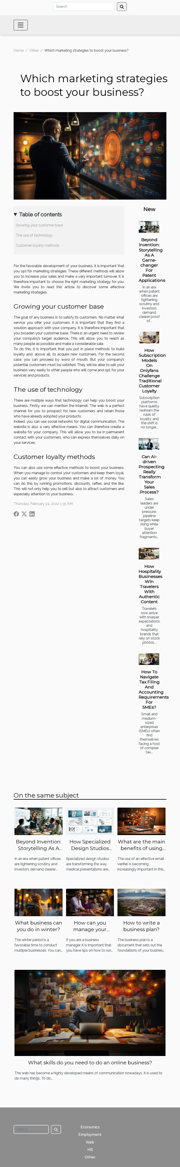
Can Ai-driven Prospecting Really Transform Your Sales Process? (151, 474)
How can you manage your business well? (90, 929)
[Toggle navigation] (21, 25)
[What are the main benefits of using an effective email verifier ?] (141, 821)
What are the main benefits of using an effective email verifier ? (141, 852)
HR (90, 1150)
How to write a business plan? (141, 926)
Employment (90, 1134)
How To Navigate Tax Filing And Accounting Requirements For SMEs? (154, 689)
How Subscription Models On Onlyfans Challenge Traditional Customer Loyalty (152, 370)
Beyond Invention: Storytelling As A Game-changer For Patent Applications (152, 260)
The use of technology (34, 235)
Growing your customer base (39, 225)
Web (90, 1142)
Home (19, 50)
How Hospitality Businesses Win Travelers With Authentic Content (150, 584)
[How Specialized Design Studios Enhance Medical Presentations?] (90, 821)
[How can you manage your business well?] (90, 902)
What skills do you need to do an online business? (90, 1063)
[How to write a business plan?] (141, 902)
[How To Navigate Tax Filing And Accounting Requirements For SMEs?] (149, 659)
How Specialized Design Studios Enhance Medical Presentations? (90, 852)
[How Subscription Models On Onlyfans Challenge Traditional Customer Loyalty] (149, 337)
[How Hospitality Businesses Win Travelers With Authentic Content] (149, 553)
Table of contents (40, 214)
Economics (90, 1127)
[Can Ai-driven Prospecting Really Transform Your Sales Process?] (149, 444)
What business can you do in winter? (38, 926)
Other (34, 50)
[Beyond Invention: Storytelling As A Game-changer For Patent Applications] (149, 227)
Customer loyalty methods (37, 245)
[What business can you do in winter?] (38, 902)
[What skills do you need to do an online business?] (90, 1012)
